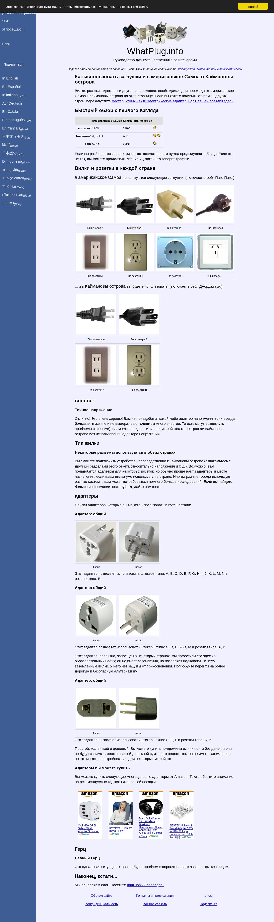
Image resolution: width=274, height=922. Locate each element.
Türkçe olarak (17, 178)
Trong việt (14, 170)
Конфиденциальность (101, 904)
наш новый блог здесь (145, 885)
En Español (11, 87)
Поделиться (208, 904)
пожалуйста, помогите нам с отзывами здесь (210, 68)
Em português (17, 120)
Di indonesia (16, 161)
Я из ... (7, 21)
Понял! (253, 6)
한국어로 (13, 186)
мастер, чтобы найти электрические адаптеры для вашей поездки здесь (173, 101)
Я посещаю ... (13, 29)
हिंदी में (10, 145)
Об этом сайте (101, 895)
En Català (10, 112)
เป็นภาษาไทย (16, 195)
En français (15, 128)
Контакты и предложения (155, 895)
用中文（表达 (16, 136)
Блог (6, 44)
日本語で (13, 153)
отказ (208, 895)
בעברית (12, 203)
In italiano (13, 95)
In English (10, 78)
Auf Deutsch (12, 103)
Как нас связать (155, 904)
